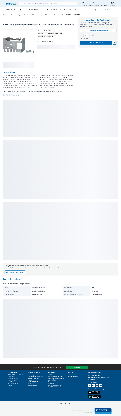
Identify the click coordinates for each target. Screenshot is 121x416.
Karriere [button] (10, 385)
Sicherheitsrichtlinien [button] (55, 385)
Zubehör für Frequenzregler (55, 15)
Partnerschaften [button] (13, 383)
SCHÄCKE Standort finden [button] (16, 375)
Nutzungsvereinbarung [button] (55, 376)
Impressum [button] (51, 383)
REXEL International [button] (54, 387)
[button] (68, 403)
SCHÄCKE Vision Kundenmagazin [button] (13, 379)
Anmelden (77, 367)
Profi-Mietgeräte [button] (33, 382)
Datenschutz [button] (52, 380)
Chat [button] (69, 375)
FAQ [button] (9, 387)
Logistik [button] (10, 382)
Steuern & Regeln (16, 15)
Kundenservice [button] (73, 376)
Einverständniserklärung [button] (56, 378)
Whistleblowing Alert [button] (54, 375)
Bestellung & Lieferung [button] (35, 376)
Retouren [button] (31, 380)
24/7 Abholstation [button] (33, 378)
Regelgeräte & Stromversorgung (34, 15)
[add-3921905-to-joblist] (114, 43)
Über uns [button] (11, 376)
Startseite (6, 15)
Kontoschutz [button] (32, 383)
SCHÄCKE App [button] (32, 385)
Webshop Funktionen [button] (35, 375)
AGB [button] (49, 382)
